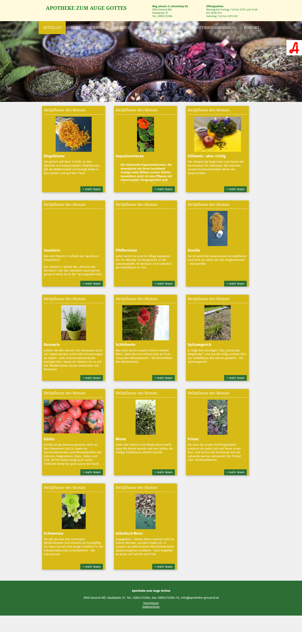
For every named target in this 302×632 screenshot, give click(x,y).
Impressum (151, 603)
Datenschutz (151, 607)
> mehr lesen (92, 189)
